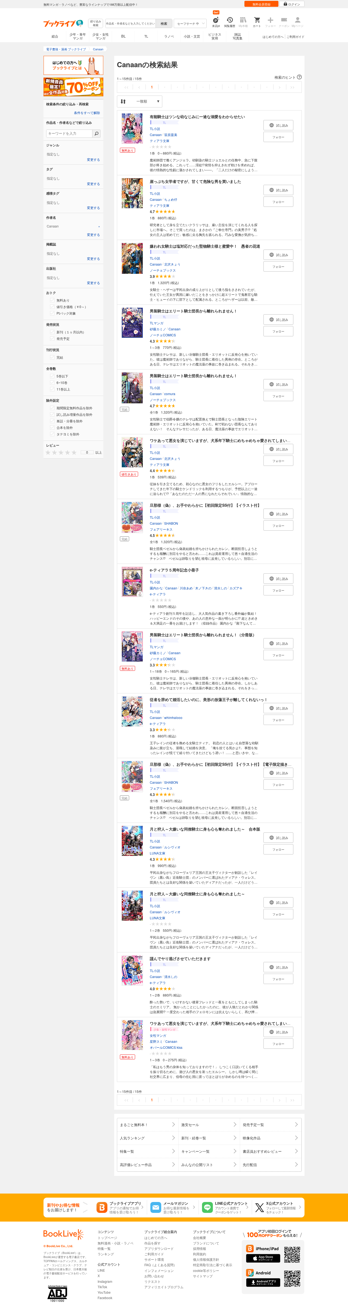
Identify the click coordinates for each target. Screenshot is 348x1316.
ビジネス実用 (214, 36)
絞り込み (95, 23)
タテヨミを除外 (68, 434)
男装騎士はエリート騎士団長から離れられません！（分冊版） (203, 634)
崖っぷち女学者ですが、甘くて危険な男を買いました (195, 181)
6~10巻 (62, 382)
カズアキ (236, 588)
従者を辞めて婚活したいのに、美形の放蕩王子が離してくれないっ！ (209, 699)
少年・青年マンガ (78, 36)
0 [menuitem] (87, 452)
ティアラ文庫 (159, 140)
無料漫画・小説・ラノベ (115, 1243)
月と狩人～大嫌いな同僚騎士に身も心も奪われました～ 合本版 (205, 829)
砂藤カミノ (158, 329)
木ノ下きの (203, 588)
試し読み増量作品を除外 (74, 414)
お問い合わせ (154, 1276)
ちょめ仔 (170, 199)
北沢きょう (172, 264)
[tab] (73, 226)
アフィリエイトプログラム (164, 1286)
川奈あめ (186, 588)
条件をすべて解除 (87, 113)
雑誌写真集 (238, 36)
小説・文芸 (192, 36)
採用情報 (199, 1248)
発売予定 (63, 338)
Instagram (105, 1281)
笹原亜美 (170, 134)
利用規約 (199, 1254)
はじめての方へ (273, 36)
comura (169, 393)
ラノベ (169, 36)
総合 (55, 36)
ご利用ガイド (295, 36)
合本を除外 (65, 427)
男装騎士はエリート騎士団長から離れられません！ (193, 310)
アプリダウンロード (159, 1248)
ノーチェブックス (163, 270)
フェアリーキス (161, 529)
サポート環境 (154, 1259)
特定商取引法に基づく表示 (212, 1264)
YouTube (104, 1292)
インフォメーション (159, 1270)
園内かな (156, 588)
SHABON (171, 523)
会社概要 (199, 1237)
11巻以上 (63, 389)
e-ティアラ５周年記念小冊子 (174, 570)
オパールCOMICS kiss (166, 1047)
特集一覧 (104, 1248)
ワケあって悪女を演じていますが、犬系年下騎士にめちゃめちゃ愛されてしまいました (224, 440)
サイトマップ (203, 1276)
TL (146, 36)
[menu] (87, 452)
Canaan (156, 134)
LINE (101, 1270)
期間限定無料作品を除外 (74, 407)
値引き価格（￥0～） (72, 306)
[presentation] (46, 452)
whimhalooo (173, 717)
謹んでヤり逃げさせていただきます (180, 958)
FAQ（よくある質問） (160, 1264)
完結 (60, 357)
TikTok (102, 1286)
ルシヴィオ (172, 847)
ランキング (106, 1254)
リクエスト (152, 1281)
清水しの (220, 588)
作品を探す (152, 1243)
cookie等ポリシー (206, 1270)
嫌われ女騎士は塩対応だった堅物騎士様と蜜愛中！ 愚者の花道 (205, 246)
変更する (93, 160)
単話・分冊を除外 (70, 421)
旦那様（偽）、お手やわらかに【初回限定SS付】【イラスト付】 (205, 505)
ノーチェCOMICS (163, 335)
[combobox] (130, 23)
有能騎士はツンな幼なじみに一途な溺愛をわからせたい (197, 116)
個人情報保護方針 (206, 1259)
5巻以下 (62, 376)
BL (123, 36)
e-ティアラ (158, 594)
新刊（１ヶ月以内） (71, 332)
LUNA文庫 (157, 853)
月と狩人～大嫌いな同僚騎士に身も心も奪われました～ (197, 893)
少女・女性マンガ (100, 36)
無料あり (63, 300)
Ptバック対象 (66, 313)
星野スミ (156, 1041)
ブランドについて (206, 1243)
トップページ (107, 1237)
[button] (209, 77)
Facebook (105, 1297)
